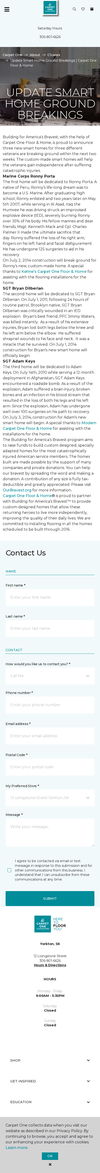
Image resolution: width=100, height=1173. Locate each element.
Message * (14, 814)
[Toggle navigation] (7, 9)
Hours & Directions (50, 965)
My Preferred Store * (22, 786)
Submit (50, 898)
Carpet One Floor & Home (27, 496)
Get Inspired (23, 1081)
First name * (15, 585)
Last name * (15, 616)
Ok (49, 1156)
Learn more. (17, 1147)
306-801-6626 (50, 37)
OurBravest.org (17, 490)
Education (21, 1102)
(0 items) (91, 9)
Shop (15, 1060)
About (35, 55)
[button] (74, 9)
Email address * (18, 723)
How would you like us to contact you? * (38, 664)
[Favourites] (83, 9)
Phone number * (19, 692)
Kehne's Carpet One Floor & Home (54, 271)
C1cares (53, 55)
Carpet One (12, 55)
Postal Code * (16, 755)
